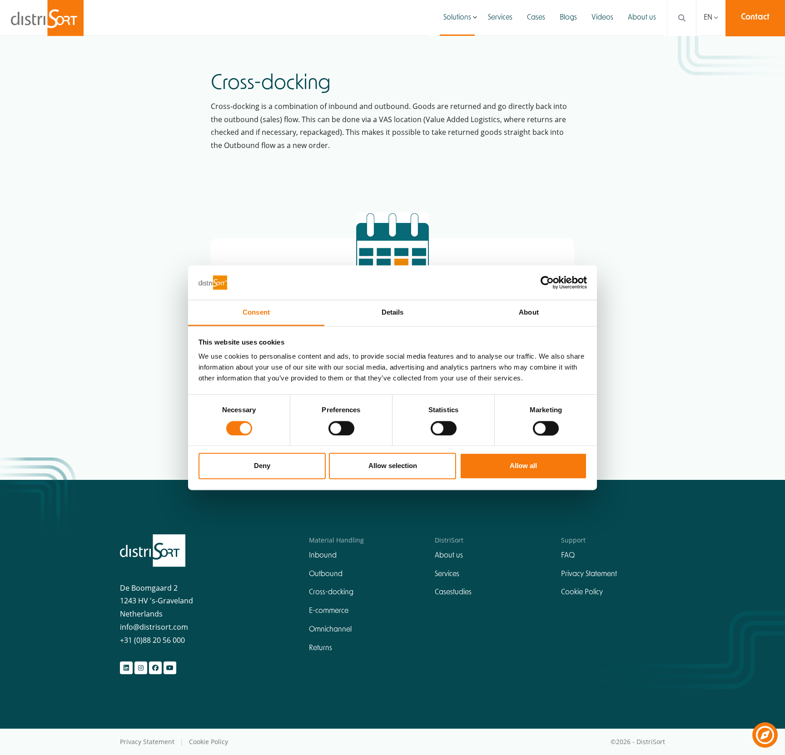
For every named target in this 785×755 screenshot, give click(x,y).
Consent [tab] (256, 312)
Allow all (523, 466)
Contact (755, 18)
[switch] (341, 428)
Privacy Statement (589, 574)
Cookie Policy (582, 592)
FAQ (568, 555)
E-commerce (328, 611)
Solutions (457, 17)
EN (708, 17)
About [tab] (529, 312)
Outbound (326, 574)
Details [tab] (393, 312)
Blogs (568, 17)
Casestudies (453, 592)
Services (500, 17)
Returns (320, 648)
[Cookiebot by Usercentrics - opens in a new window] (547, 282)
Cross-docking (331, 592)
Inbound (323, 555)
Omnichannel (330, 629)
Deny (262, 466)
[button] (475, 17)
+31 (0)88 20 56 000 (152, 640)
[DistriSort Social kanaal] (126, 667)
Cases (536, 17)
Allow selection (392, 466)
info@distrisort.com (154, 627)
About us (642, 17)
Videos (602, 17)
